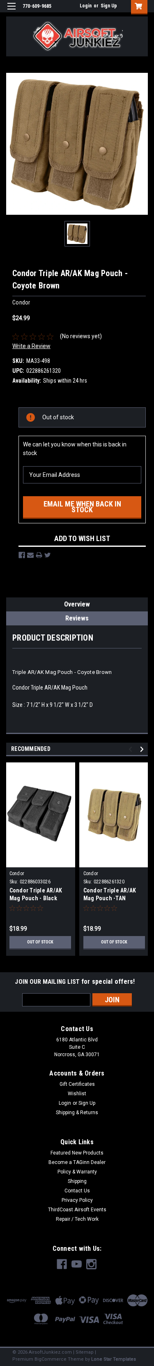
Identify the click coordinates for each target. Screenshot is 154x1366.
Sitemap (85, 1352)
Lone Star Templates (113, 1359)
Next (143, 749)
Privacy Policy (77, 1200)
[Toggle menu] (11, 11)
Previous (132, 749)
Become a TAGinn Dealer (77, 1162)
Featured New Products (77, 1153)
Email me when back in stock (82, 506)
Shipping (77, 1181)
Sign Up (109, 6)
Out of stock (40, 942)
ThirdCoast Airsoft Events (77, 1210)
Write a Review (31, 346)
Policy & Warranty (77, 1172)
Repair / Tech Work (77, 1219)
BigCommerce (50, 1359)
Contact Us (77, 1191)
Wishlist (77, 1094)
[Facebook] (21, 555)
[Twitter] (47, 555)
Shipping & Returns (77, 1112)
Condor (17, 873)
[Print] (39, 555)
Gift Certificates (77, 1084)
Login (86, 6)
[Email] (30, 555)
